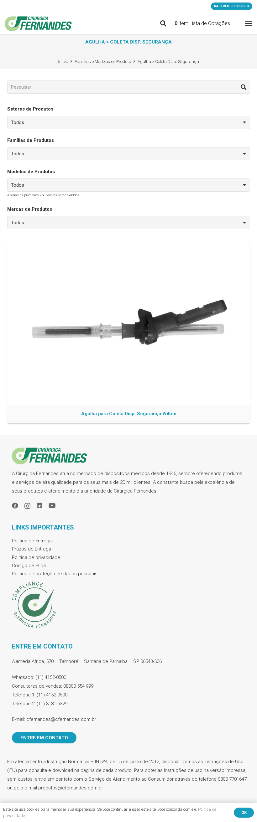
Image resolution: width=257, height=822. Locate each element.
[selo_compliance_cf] (128, 605)
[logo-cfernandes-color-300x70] (38, 23)
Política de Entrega (32, 541)
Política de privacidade (36, 557)
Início (63, 61)
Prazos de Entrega (31, 549)
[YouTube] (52, 506)
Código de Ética (29, 565)
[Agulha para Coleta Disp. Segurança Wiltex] (128, 333)
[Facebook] (15, 506)
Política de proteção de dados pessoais (54, 573)
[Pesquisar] (243, 87)
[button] (163, 23)
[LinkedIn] (39, 506)
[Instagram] (27, 506)
